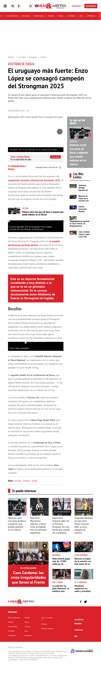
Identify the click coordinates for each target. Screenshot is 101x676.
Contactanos (79, 629)
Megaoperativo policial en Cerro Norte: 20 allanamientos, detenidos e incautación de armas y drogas (80, 226)
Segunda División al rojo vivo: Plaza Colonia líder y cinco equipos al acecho (84, 525)
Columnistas (12, 16)
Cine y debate (57, 582)
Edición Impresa (47, 628)
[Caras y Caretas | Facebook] (18, 6)
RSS (76, 636)
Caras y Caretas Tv (47, 619)
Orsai (60, 16)
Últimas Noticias (14, 618)
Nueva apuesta (15, 511)
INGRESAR (76, 6)
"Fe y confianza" (81, 582)
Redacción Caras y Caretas (17, 167)
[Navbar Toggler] (7, 6)
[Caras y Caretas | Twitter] (85, 601)
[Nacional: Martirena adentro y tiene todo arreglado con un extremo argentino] (39, 515)
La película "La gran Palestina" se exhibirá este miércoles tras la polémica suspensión (60, 592)
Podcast (44, 624)
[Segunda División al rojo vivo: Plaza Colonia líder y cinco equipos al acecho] (84, 515)
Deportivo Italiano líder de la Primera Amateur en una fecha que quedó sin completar (61, 525)
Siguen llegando (37, 511)
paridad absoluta (82, 511)
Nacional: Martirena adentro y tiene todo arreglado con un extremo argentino (38, 525)
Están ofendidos (81, 555)
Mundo (51, 16)
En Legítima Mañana (28, 568)
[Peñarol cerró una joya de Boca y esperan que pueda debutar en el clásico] (14, 212)
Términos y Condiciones (15, 647)
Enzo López (17, 481)
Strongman (26, 481)
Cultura (71, 16)
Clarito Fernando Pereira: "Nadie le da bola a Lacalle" (84, 212)
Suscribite (55, 157)
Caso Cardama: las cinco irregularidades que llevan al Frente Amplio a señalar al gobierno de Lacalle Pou (28, 584)
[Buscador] (12, 6)
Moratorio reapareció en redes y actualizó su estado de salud (84, 589)
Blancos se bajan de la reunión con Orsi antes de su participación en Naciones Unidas (83, 564)
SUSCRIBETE (91, 6)
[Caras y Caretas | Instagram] (30, 6)
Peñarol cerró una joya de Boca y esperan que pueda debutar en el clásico (42, 213)
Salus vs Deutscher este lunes (65, 511)
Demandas (56, 555)
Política (11, 622)
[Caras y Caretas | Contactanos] (90, 601)
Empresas (91, 16)
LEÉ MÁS (25, 208)
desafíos (34, 481)
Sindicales (39, 16)
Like (81, 16)
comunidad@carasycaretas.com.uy (19, 655)
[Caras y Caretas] (21, 603)
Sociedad (26, 16)
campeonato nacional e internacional (34, 180)
